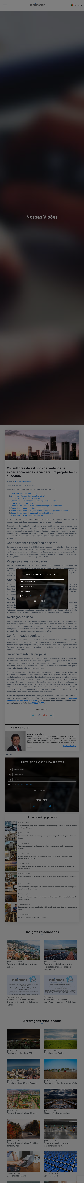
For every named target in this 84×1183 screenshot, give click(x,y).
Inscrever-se (43, 601)
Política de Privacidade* (37, 596)
